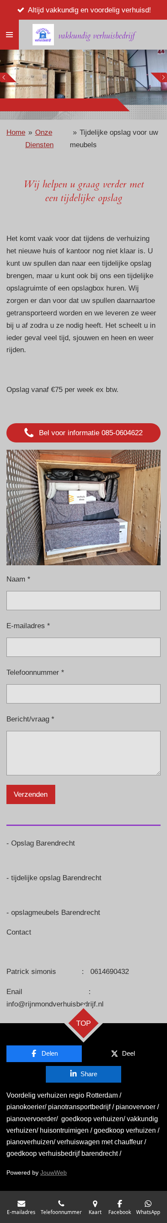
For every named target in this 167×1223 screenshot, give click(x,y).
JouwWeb (53, 1173)
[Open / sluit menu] (9, 35)
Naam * (18, 579)
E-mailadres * (28, 625)
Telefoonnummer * (35, 672)
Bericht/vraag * (30, 719)
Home (15, 132)
